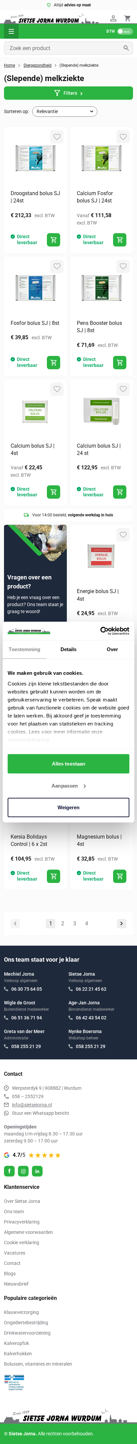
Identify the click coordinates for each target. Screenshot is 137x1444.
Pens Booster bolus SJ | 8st (99, 327)
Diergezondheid (38, 65)
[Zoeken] (128, 48)
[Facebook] (9, 1171)
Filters (70, 93)
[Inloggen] (114, 18)
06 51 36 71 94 (26, 1017)
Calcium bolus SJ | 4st (33, 449)
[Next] (121, 923)
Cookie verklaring (21, 1242)
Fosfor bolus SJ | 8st (35, 323)
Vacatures (14, 1253)
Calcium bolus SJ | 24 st (99, 449)
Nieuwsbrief (16, 1284)
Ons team (14, 1211)
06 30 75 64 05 (26, 989)
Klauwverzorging (21, 1312)
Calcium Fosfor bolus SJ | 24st (95, 197)
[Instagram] (23, 1171)
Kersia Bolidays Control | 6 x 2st (29, 840)
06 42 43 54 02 (91, 1017)
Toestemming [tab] (24, 649)
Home (9, 65)
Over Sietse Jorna (22, 1201)
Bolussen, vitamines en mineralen (38, 1364)
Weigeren (69, 807)
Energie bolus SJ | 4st (98, 595)
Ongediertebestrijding (26, 1322)
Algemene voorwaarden (28, 1232)
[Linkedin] (37, 1171)
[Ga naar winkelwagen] (127, 18)
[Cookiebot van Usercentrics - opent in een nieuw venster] (100, 630)
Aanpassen (65, 785)
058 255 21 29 (26, 1046)
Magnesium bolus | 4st (99, 840)
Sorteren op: (16, 111)
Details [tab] (69, 649)
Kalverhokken (18, 1353)
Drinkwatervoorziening (27, 1333)
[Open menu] (11, 31)
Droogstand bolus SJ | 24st (35, 197)
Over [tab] (112, 649)
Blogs (10, 1273)
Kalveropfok (16, 1343)
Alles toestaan (68, 764)
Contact (12, 1263)
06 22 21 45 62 (91, 989)
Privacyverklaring (22, 1222)
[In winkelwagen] (53, 240)
